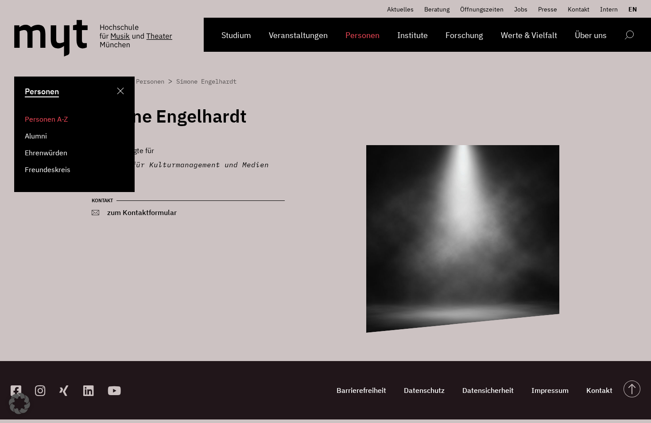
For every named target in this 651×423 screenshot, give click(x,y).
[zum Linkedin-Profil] (92, 390)
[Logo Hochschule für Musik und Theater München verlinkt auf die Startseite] (51, 38)
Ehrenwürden (46, 152)
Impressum (550, 390)
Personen (362, 35)
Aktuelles (400, 9)
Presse (547, 9)
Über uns (591, 35)
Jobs (520, 9)
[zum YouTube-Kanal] (116, 390)
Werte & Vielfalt (529, 35)
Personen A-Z (46, 119)
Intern (609, 9)
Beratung (437, 9)
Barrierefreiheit (361, 390)
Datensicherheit (488, 390)
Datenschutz (424, 390)
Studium (236, 35)
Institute (412, 35)
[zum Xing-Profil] (68, 390)
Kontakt (578, 9)
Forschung (464, 35)
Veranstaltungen (298, 35)
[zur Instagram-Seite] (43, 390)
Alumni (36, 135)
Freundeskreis (47, 169)
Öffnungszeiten (482, 9)
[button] (19, 403)
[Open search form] (629, 36)
